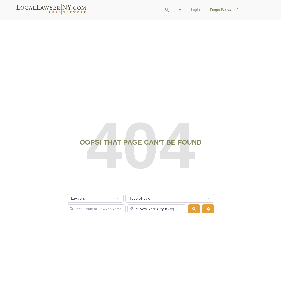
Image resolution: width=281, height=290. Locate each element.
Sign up (170, 10)
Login (195, 10)
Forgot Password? (224, 10)
